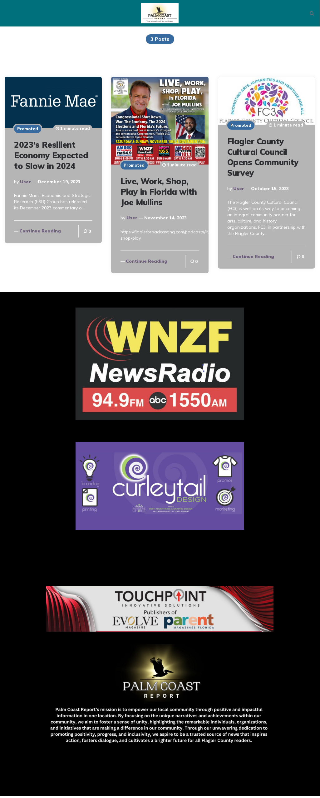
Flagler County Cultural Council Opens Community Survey (263, 157)
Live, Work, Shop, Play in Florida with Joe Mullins (159, 192)
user (25, 181)
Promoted (27, 128)
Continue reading (40, 230)
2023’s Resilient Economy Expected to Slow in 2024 (51, 155)
